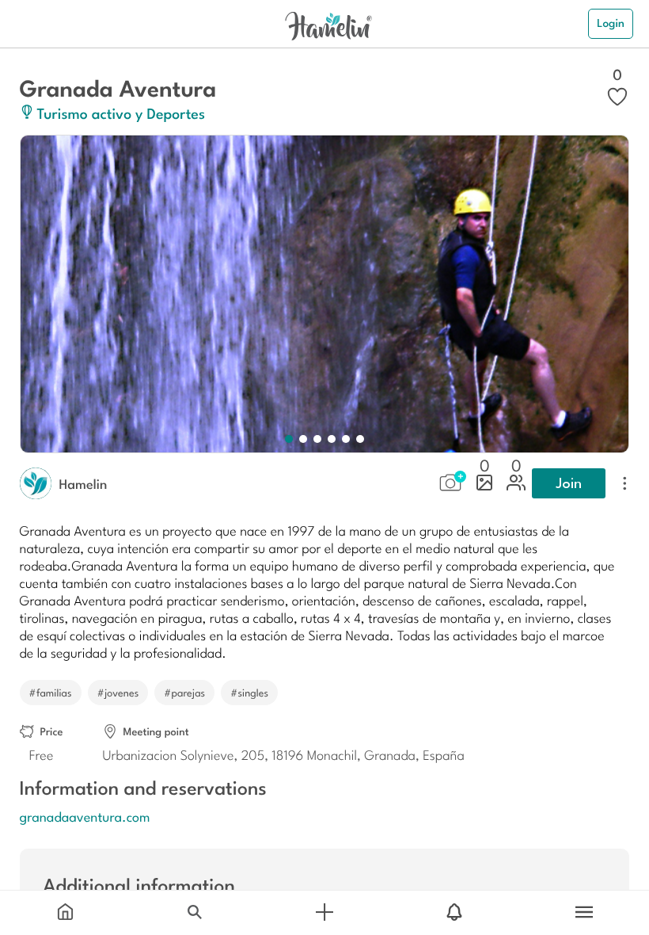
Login (610, 23)
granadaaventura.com (85, 816)
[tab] (65, 913)
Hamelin (83, 483)
